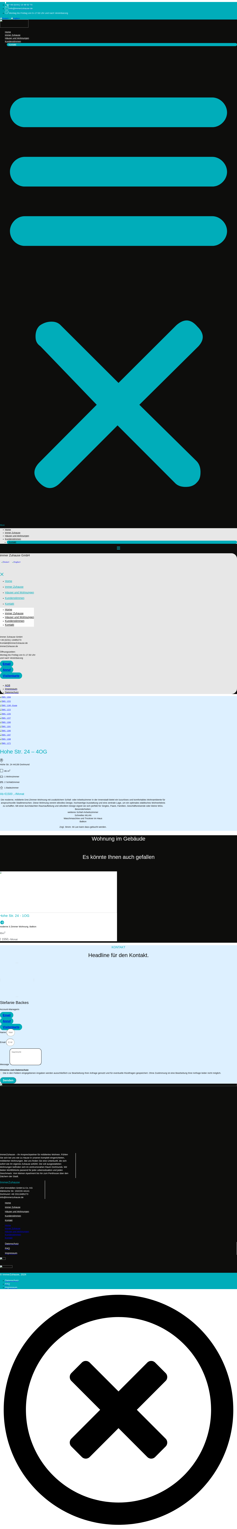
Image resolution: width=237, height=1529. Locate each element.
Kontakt (12, 44)
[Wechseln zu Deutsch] (4, 18)
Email (3, 1042)
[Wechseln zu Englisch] (15, 18)
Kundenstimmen (13, 41)
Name (3, 1032)
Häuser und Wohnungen (17, 38)
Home (8, 32)
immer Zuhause (12, 35)
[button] (118, 287)
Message (5, 1064)
